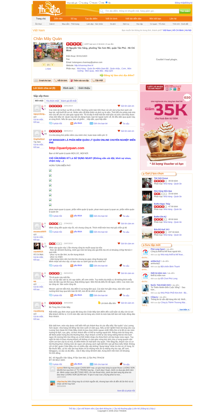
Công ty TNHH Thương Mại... (174, 302)
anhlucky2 (155, 261)
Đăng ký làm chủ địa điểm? (119, 75)
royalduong (38, 311)
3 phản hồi (57, 364)
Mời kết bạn (155, 18)
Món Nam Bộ (103, 68)
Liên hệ (173, 18)
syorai (60, 368)
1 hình (48, 69)
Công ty (154, 297)
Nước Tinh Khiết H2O (161, 285)
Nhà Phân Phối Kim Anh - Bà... (174, 293)
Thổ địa (72, 408)
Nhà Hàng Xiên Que (163, 191)
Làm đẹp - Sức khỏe (95, 24)
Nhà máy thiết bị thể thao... (172, 254)
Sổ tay (74, 18)
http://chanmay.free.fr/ (83, 65)
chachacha (62, 381)
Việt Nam (39, 30)
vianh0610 (38, 251)
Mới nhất (39, 101)
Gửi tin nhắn (38, 119)
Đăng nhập (180, 3)
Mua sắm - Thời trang (70, 24)
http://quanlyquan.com (66, 148)
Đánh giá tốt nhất (68, 101)
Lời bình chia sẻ (42, 88)
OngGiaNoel (39, 139)
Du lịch (113, 24)
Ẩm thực (38, 24)
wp (34, 281)
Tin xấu (126, 124)
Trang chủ (41, 18)
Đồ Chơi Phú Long (169, 278)
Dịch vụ (126, 24)
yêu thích (78, 123)
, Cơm (123, 68)
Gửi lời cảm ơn (127, 106)
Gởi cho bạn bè (101, 123)
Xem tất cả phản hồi (126, 391)
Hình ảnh (68, 88)
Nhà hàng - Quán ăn (86, 68)
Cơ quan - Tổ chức (157, 24)
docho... (145, 257)
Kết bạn (36, 122)
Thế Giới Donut (161, 178)
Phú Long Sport (158, 249)
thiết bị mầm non (158, 273)
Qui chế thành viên (86, 408)
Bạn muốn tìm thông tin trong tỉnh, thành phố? (142, 30)
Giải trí (52, 24)
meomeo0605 (39, 231)
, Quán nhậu (114, 68)
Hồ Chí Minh (178, 30)
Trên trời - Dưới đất (180, 24)
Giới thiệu (84, 88)
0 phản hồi (57, 123)
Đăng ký (188, 3)
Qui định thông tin (104, 408)
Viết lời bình (111, 18)
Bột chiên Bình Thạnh (170, 266)
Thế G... (145, 293)
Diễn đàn (58, 18)
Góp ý (152, 408)
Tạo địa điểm (91, 18)
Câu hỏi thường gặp (122, 408)
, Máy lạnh (108, 71)
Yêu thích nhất (52, 101)
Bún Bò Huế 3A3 (161, 229)
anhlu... (145, 269)
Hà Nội (188, 30)
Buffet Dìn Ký (160, 217)
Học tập (139, 24)
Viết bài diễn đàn (133, 18)
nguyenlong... (39, 114)
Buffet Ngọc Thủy (162, 204)
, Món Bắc (98, 71)
